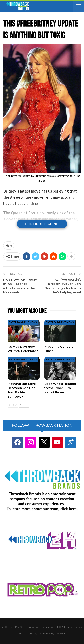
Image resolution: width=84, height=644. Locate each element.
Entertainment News (23, 322)
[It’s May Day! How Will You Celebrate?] (24, 331)
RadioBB (60, 633)
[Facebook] (17, 442)
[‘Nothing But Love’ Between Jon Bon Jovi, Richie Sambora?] (24, 368)
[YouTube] (57, 442)
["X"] (44, 442)
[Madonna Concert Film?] (60, 331)
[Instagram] (30, 442)
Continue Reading (42, 224)
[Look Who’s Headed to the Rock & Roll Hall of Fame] (60, 368)
